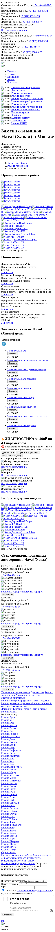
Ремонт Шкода (8, 844)
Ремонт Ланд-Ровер (11, 767)
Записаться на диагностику (15, 858)
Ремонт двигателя (20, 95)
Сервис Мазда (8, 849)
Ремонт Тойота (9, 819)
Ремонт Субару (9, 811)
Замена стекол (18, 120)
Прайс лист (13, 76)
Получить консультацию (14, 30)
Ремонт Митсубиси (11, 780)
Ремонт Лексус (9, 769)
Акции (11, 79)
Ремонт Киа (7, 761)
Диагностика (18, 90)
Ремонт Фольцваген (11, 824)
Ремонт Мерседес (10, 775)
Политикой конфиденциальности (34, 890)
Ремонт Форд (8, 827)
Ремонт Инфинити (11, 750)
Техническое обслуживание (25, 87)
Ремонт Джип (8, 744)
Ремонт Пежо (8, 791)
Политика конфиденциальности (18, 863)
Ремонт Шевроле (10, 841)
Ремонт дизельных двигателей (27, 98)
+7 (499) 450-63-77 (32, 22)
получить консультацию (28, 452)
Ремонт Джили (9, 742)
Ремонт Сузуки (9, 813)
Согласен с (28, 890)
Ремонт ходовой (19, 104)
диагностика (8, 452)
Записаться (7, 272)
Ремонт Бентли (9, 725)
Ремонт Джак (8, 739)
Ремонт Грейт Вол (10, 736)
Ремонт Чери (8, 838)
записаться (7, 595)
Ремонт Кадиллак (10, 755)
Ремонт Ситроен (9, 808)
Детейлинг (17, 115)
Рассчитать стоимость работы (16, 855)
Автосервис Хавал (17, 163)
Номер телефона (9, 884)
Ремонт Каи (7, 758)
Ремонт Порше (9, 794)
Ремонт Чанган (9, 836)
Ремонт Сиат (8, 805)
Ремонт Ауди (8, 717)
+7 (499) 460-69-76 (30, 16)
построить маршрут (11, 591)
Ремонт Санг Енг (10, 802)
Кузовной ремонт (20, 117)
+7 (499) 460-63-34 (38, 11)
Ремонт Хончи (8, 833)
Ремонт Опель (8, 789)
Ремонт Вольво (9, 728)
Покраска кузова (20, 112)
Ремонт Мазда (8, 772)
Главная (11, 71)
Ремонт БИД (7, 720)
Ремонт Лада (8, 764)
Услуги (11, 74)
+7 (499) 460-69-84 (42, 5)
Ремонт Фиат (8, 822)
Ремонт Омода (8, 786)
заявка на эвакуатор (11, 456)
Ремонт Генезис (9, 733)
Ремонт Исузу (8, 753)
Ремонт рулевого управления (26, 106)
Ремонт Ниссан (9, 783)
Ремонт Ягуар (8, 847)
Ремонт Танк (8, 816)
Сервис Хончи (8, 852)
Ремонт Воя (7, 731)
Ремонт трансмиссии (22, 93)
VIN (3, 887)
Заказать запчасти (42, 855)
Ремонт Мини (8, 778)
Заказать (13, 354)
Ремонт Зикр (8, 747)
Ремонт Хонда (8, 830)
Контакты (12, 82)
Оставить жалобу (25, 860)
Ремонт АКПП (19, 123)
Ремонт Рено (8, 797)
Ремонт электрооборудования (26, 101)
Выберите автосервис (12, 881)
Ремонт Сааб (8, 800)
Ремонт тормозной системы (25, 109)
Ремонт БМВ (8, 722)
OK (3, 921)
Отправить (7, 915)
